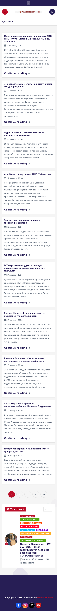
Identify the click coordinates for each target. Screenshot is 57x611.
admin (26, 559)
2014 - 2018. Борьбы (31, 523)
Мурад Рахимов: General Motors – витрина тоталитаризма (24, 134)
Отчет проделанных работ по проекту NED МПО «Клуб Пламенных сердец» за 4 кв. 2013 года (28, 39)
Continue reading (16, 73)
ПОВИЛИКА (26, 537)
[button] (45, 509)
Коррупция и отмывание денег (35, 533)
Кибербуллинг (27, 530)
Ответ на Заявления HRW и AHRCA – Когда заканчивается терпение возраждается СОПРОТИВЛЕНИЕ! (35, 550)
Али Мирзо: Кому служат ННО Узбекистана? (28, 174)
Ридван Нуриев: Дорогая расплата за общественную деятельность (24, 314)
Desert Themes (45, 597)
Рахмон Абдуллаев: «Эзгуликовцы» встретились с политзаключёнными (24, 359)
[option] (28, 539)
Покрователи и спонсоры (33, 540)
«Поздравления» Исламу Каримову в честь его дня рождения (28, 85)
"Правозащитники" (30, 519)
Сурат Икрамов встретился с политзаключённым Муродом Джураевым (27, 405)
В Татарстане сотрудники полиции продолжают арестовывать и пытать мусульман (24, 268)
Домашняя (7, 21)
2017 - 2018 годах (29, 526)
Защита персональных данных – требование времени (22, 221)
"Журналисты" (27, 516)
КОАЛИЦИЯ (42, 530)
